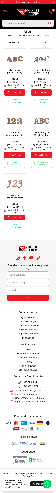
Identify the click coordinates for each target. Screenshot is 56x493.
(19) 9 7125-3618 (30, 386)
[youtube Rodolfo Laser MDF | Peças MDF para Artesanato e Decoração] (31, 257)
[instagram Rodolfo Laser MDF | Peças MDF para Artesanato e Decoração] (17, 257)
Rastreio (28, 362)
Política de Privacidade (28, 325)
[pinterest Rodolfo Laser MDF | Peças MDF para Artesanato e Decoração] (38, 257)
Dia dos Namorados (28, 366)
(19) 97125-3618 (30, 382)
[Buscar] (49, 23)
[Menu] (6, 12)
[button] (14, 101)
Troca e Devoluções (28, 321)
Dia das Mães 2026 (28, 370)
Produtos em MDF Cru (28, 353)
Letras (38, 36)
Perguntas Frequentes (28, 333)
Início (9, 36)
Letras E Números (24, 36)
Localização (28, 338)
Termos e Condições (28, 329)
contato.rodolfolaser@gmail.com (30, 390)
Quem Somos (28, 317)
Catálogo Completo (28, 357)
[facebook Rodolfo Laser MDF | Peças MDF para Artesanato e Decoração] (24, 257)
